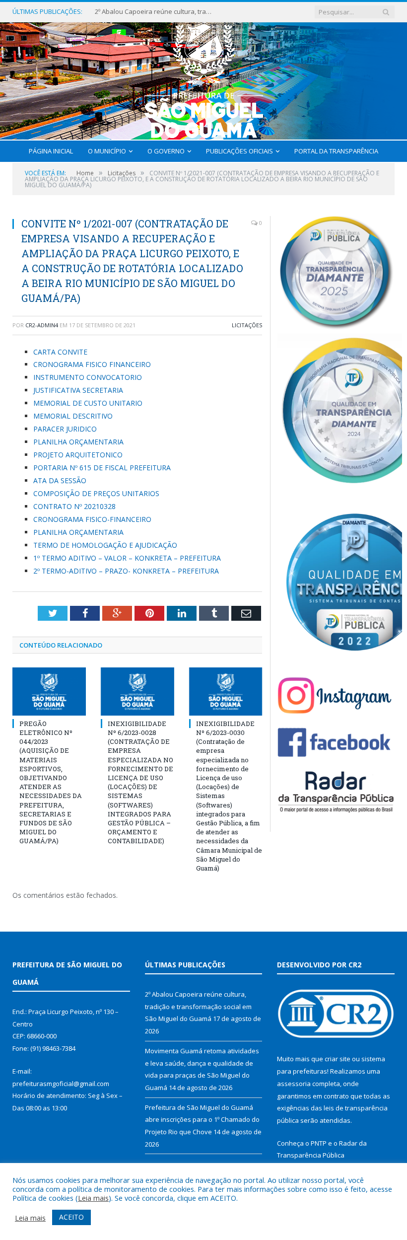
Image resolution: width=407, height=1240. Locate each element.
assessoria (294, 1083)
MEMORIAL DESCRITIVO (73, 416)
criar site (337, 1058)
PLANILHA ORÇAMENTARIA (78, 441)
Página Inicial (51, 150)
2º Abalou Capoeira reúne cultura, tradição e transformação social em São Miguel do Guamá (198, 1006)
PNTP (319, 1143)
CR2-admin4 (41, 325)
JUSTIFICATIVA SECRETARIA (78, 390)
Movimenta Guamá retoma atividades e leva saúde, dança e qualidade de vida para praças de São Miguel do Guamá (154, 11)
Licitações (247, 325)
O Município (107, 150)
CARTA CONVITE (60, 352)
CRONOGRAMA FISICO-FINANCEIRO (92, 519)
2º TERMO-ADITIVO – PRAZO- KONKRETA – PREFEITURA (126, 571)
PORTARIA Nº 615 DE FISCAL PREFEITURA (102, 467)
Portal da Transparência (336, 150)
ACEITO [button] (71, 1217)
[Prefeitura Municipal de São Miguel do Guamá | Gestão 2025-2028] (203, 78)
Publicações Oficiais (239, 150)
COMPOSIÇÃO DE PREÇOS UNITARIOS (96, 493)
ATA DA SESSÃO (59, 480)
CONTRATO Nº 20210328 (74, 506)
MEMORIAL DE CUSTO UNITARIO (87, 403)
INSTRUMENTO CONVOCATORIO (87, 377)
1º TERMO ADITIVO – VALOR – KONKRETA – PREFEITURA (127, 558)
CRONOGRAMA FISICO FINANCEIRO (92, 364)
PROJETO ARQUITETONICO (78, 454)
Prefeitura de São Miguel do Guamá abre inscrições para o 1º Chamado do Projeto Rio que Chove (202, 1119)
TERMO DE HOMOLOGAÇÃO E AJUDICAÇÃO (105, 545)
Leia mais (93, 1197)
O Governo (166, 150)
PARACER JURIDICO (65, 429)
